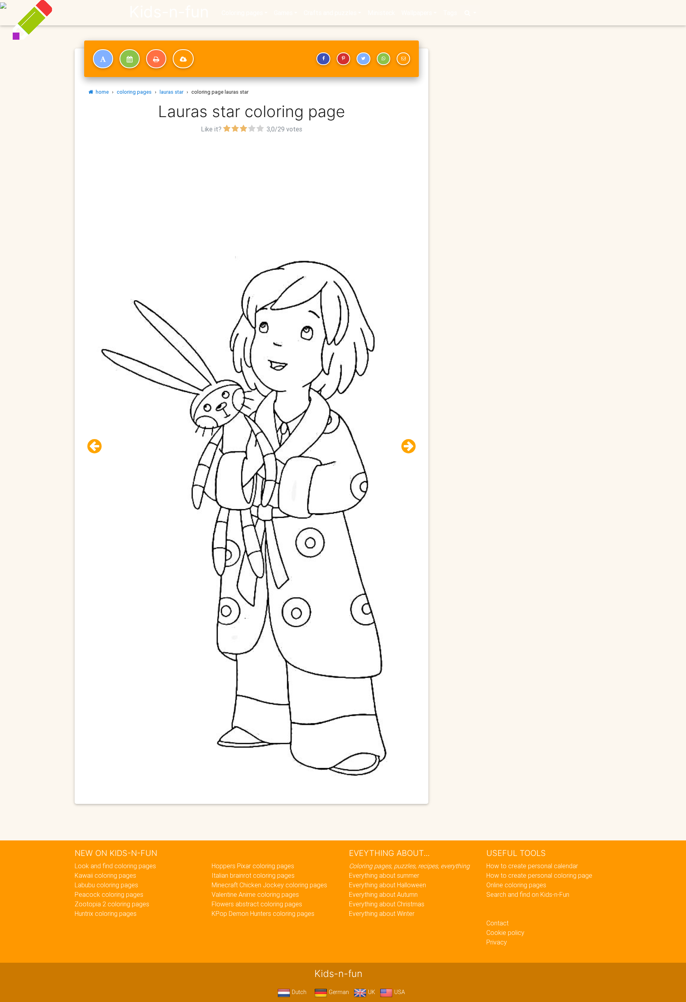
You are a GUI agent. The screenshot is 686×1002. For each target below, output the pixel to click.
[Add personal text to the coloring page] (103, 58)
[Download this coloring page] (183, 58)
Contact (497, 923)
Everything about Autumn (383, 894)
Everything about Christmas (386, 904)
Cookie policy (505, 932)
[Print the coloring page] (156, 58)
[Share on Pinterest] (343, 58)
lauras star (171, 92)
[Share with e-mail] (403, 58)
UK (370, 992)
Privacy (496, 942)
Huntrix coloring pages (106, 913)
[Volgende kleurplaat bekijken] (405, 446)
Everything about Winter (381, 913)
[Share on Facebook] (323, 58)
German (338, 992)
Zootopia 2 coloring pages (112, 904)
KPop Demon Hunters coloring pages (263, 913)
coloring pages (134, 92)
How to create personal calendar (532, 866)
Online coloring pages (516, 885)
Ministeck (381, 13)
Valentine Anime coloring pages (255, 894)
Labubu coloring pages (106, 885)
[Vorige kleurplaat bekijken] (97, 446)
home (101, 92)
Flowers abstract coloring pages (257, 904)
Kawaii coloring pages (105, 875)
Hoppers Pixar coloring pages (253, 866)
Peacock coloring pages (109, 894)
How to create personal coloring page (539, 875)
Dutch (298, 992)
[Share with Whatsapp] (383, 58)
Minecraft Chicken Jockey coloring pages (269, 885)
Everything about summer (384, 875)
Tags (450, 13)
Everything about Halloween (387, 885)
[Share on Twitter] (363, 58)
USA (399, 992)
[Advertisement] (252, 191)
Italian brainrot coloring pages (253, 875)
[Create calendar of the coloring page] (129, 58)
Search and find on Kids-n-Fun (527, 894)
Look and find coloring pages (115, 866)
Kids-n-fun (169, 12)
